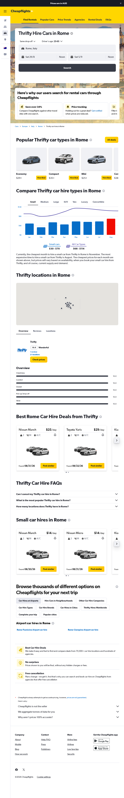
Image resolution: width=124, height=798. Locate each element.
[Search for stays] (5, 27)
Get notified (97, 111)
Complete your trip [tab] (28, 614)
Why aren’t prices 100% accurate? (35, 717)
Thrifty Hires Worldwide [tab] (95, 607)
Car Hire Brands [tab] (46, 607)
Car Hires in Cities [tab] (68, 607)
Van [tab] (74, 202)
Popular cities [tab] (50, 614)
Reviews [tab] (37, 331)
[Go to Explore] (5, 39)
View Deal (41, 178)
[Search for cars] (5, 33)
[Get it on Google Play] (101, 740)
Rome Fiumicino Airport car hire (32, 630)
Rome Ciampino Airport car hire (83, 630)
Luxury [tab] (84, 202)
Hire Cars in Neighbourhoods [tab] (59, 600)
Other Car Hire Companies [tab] (91, 600)
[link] (111, 140)
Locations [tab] (50, 331)
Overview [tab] (23, 331)
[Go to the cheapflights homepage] (22, 11)
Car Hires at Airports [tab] (28, 600)
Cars (16, 126)
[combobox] (28, 41)
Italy (32, 126)
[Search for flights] (5, 20)
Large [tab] (56, 202)
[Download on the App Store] (101, 748)
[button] (120, 3)
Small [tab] (33, 202)
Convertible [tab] (98, 202)
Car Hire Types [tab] (26, 607)
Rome (40, 126)
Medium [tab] (45, 202)
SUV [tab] (66, 202)
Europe (25, 126)
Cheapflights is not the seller (32, 706)
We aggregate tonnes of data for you (36, 711)
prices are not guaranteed (76, 697)
